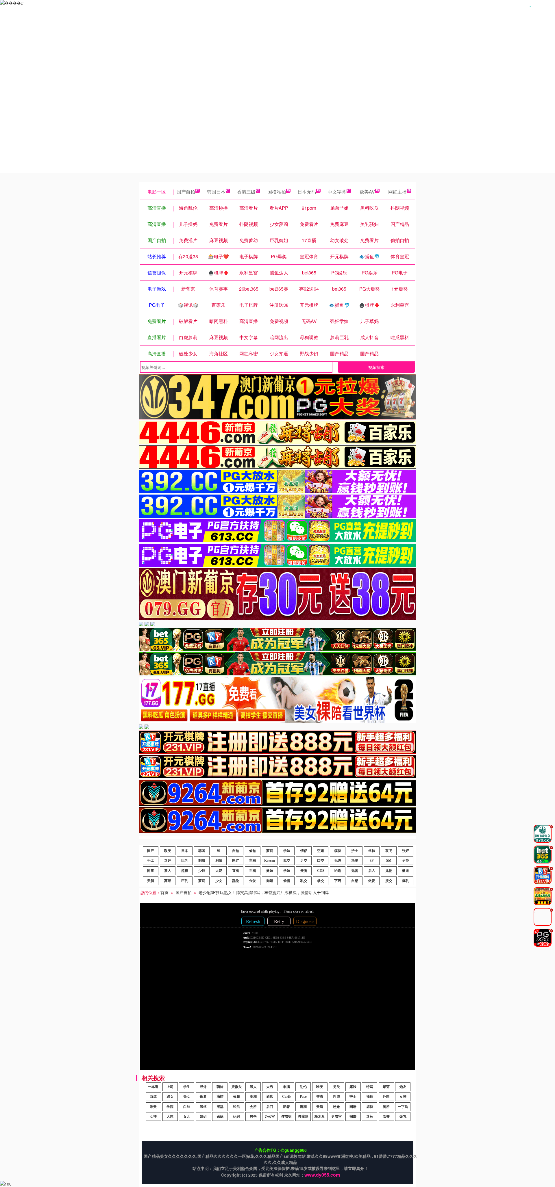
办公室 (269, 1116)
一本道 (153, 1087)
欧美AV (367, 191)
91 (219, 851)
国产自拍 (186, 191)
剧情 (218, 861)
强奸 (405, 851)
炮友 (402, 1087)
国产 (150, 851)
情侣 (303, 851)
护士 (354, 851)
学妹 (286, 851)
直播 (235, 871)
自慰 (354, 881)
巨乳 (184, 861)
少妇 (201, 871)
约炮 (337, 871)
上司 (169, 1087)
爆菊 (386, 1087)
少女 (218, 881)
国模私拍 (276, 191)
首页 (164, 892)
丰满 (286, 1087)
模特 (337, 851)
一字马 (403, 1107)
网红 (235, 861)
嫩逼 (405, 871)
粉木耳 (319, 1116)
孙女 (186, 1097)
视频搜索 (376, 367)
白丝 (186, 1107)
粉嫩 (336, 1107)
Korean (269, 861)
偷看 (203, 1097)
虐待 (369, 1107)
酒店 (269, 1097)
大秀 (269, 1087)
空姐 (320, 851)
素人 (167, 871)
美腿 (150, 881)
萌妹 (220, 1087)
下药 (337, 881)
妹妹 (220, 1116)
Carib (286, 1097)
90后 (236, 1107)
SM (388, 861)
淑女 (169, 1097)
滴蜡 (220, 1097)
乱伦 (235, 881)
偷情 (286, 881)
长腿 (236, 1097)
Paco (303, 1097)
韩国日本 (216, 191)
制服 (201, 861)
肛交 (286, 861)
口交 (320, 861)
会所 (253, 1107)
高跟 (167, 881)
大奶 (218, 871)
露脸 (352, 1087)
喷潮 (303, 1107)
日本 (184, 851)
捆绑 (352, 1116)
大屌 (169, 1116)
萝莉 (269, 851)
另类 (405, 861)
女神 (402, 1097)
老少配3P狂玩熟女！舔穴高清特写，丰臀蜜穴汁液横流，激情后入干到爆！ (266, 892)
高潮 (253, 1097)
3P (371, 861)
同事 (150, 871)
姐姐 (203, 1116)
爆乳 (405, 881)
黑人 (253, 1087)
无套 (354, 871)
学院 (169, 1107)
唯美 (319, 1087)
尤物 (388, 871)
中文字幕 (337, 191)
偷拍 (252, 851)
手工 (150, 861)
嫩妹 (269, 871)
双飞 (388, 851)
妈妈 (236, 1116)
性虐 (336, 1097)
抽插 (369, 1097)
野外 (203, 1087)
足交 (303, 861)
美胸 (303, 871)
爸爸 (253, 1116)
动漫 (354, 861)
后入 (371, 871)
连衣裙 (286, 1116)
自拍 (235, 851)
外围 (386, 1097)
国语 (352, 1107)
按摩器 (303, 1116)
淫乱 (220, 1107)
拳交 (320, 881)
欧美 (167, 851)
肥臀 (286, 1107)
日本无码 (306, 191)
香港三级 (246, 191)
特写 (369, 1087)
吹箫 (386, 1116)
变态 (319, 1097)
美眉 (319, 1107)
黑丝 (203, 1107)
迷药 (369, 1116)
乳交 (303, 881)
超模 (184, 871)
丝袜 (371, 851)
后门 (269, 1107)
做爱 (371, 881)
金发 (252, 881)
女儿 (186, 1116)
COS (320, 871)
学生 (186, 1087)
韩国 (201, 851)
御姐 (269, 881)
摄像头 (236, 1087)
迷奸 (167, 861)
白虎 (153, 1097)
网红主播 (397, 191)
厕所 (386, 1107)
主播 (252, 861)
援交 (388, 881)
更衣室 (336, 1116)
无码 (337, 861)
